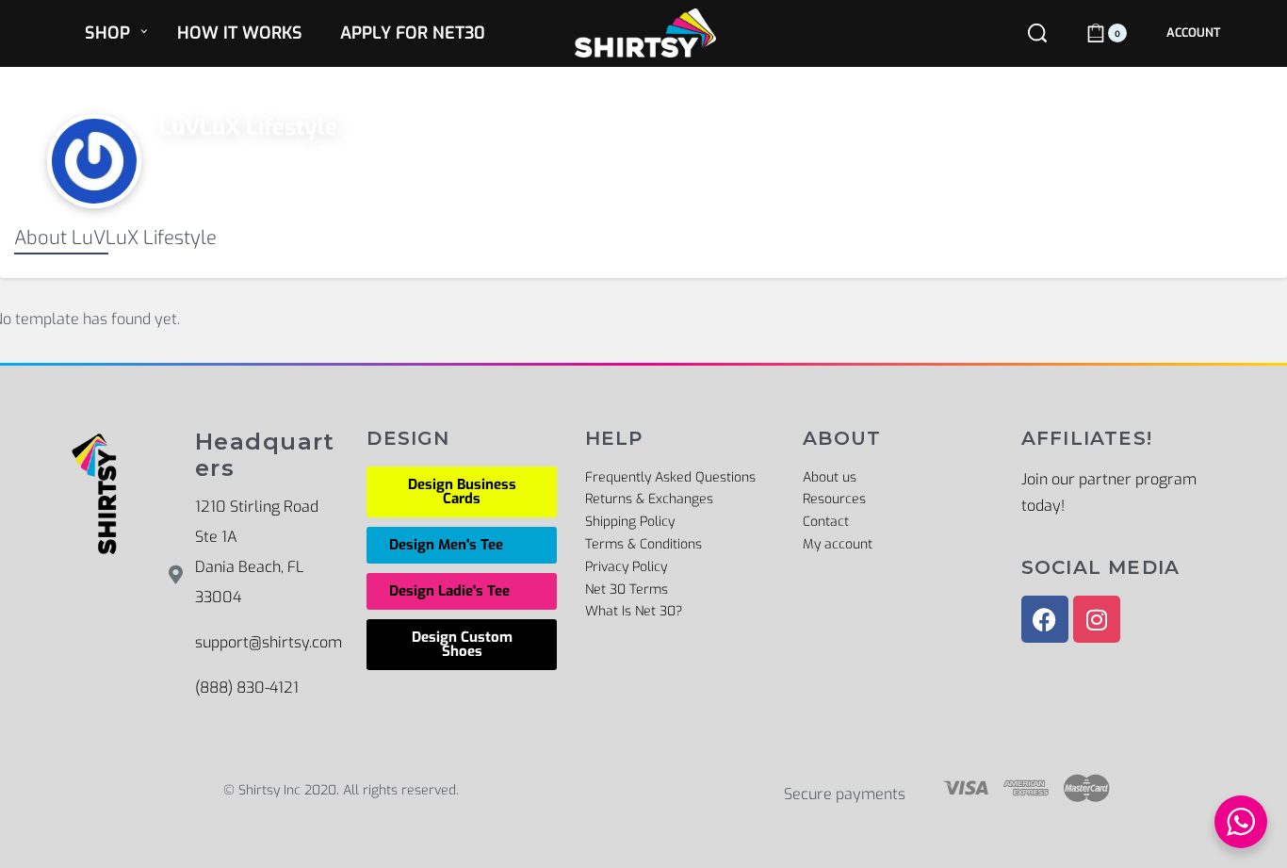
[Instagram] (1096, 619)
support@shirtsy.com (268, 642)
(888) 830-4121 (247, 687)
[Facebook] (1044, 619)
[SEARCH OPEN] (1037, 33)
